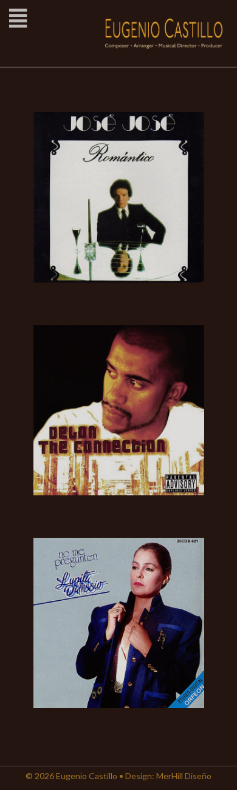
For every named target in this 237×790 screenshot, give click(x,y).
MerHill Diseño (183, 776)
